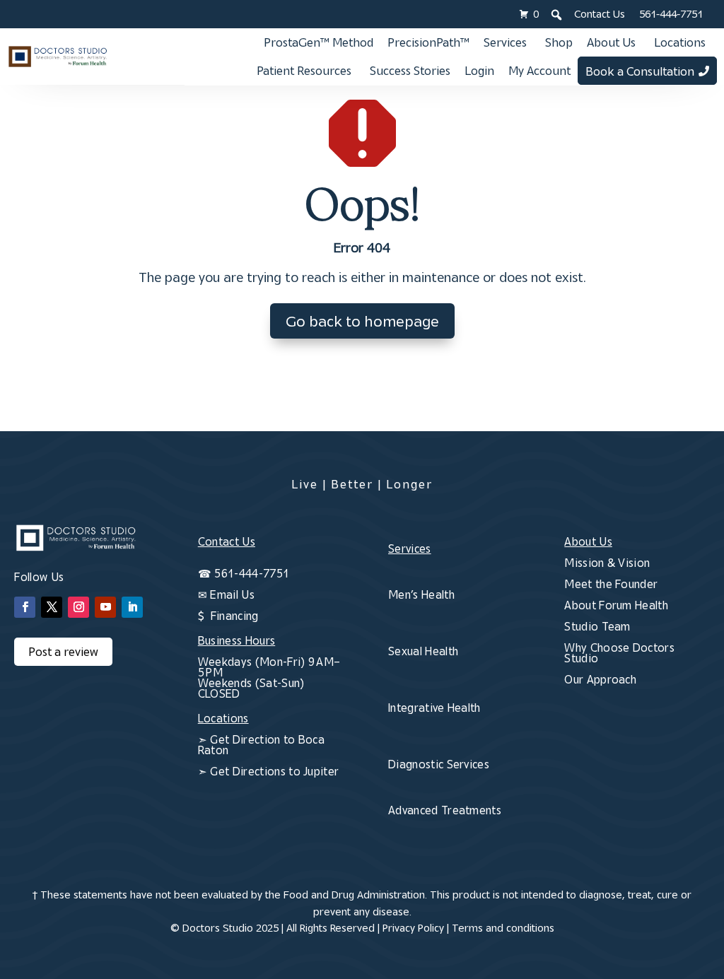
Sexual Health (423, 651)
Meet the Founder (611, 584)
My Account (539, 71)
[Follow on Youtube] (105, 607)
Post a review (63, 652)
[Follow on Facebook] (24, 607)
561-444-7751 (671, 14)
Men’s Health (421, 594)
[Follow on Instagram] (78, 607)
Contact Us (599, 14)
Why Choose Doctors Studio (619, 652)
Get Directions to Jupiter (274, 771)
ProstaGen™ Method (318, 42)
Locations (680, 42)
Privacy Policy (413, 928)
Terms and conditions (503, 928)
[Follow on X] (51, 607)
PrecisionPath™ (428, 42)
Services (505, 42)
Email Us (232, 594)
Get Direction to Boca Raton (261, 744)
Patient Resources (304, 71)
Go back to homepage (362, 321)
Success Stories (410, 71)
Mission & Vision (607, 562)
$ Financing (228, 615)
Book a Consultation (639, 71)
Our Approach (600, 679)
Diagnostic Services (438, 764)
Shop (559, 42)
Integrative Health (434, 707)
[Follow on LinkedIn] (132, 607)
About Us (611, 42)
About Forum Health (616, 605)
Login (479, 71)
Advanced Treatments (444, 810)
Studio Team (597, 626)
